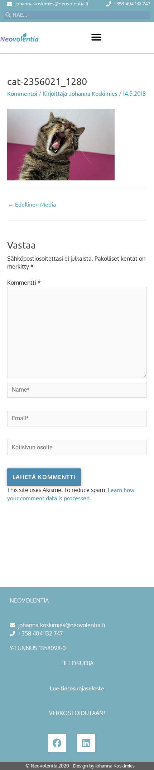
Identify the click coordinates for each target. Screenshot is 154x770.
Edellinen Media (32, 204)
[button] (96, 37)
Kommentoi (22, 93)
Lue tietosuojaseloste (77, 687)
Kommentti (24, 282)
